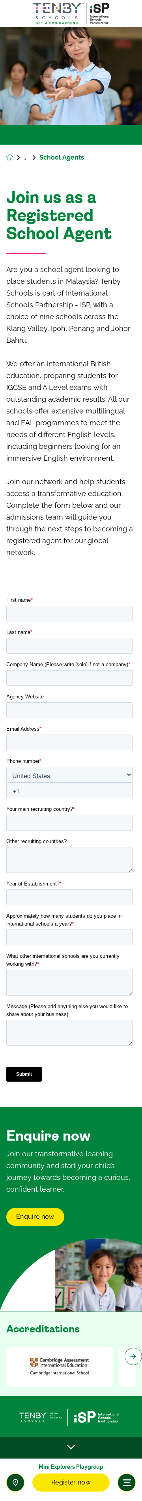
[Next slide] (133, 1356)
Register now (71, 1482)
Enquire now (35, 1216)
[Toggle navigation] (127, 1482)
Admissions (31, 157)
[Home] (71, 13)
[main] (71, 764)
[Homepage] (15, 157)
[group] (59, 1367)
